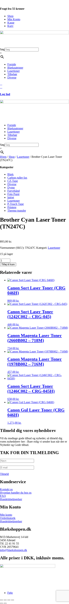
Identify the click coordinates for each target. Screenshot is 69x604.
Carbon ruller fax (17, 177)
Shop (10, 16)
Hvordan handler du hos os (15, 492)
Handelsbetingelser (11, 499)
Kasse (10, 22)
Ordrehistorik (7, 518)
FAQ (3, 495)
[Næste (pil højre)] (5, 603)
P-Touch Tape (15, 204)
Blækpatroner (15, 67)
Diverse (11, 77)
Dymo (11, 187)
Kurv (10, 25)
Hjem (3, 156)
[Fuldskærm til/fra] (5, 600)
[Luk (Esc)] (12, 600)
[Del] (8, 600)
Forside (11, 64)
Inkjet (10, 197)
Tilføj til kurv (8, 264)
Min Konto (13, 19)
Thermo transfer (16, 210)
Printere (11, 207)
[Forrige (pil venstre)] (1, 603)
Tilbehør (12, 74)
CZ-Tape (12, 180)
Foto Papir (13, 194)
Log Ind (5, 94)
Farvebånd (13, 190)
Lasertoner (13, 70)
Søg (2, 49)
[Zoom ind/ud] (1, 600)
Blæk (10, 174)
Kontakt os (6, 489)
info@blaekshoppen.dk (13, 550)
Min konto (6, 514)
